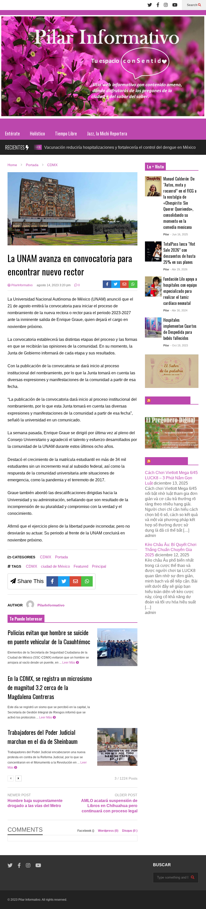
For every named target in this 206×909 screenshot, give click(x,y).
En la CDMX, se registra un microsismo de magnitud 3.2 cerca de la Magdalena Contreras (50, 687)
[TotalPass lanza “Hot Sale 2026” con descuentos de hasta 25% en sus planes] (153, 251)
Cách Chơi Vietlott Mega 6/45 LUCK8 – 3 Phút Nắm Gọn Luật (171, 477)
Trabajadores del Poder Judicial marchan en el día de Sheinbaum (43, 737)
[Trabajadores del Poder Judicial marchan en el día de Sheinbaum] (117, 747)
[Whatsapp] (133, 284)
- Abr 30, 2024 (178, 310)
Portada (61, 557)
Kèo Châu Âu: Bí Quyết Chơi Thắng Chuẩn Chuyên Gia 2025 (170, 549)
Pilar (166, 234)
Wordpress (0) (108, 830)
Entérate (12, 133)
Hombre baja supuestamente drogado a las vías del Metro (35, 803)
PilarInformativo (22, 285)
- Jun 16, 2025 (179, 234)
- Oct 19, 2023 (179, 345)
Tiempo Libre (66, 133)
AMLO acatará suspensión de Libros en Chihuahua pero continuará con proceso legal (109, 805)
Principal (99, 566)
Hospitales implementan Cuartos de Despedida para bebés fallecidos (179, 329)
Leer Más (69, 662)
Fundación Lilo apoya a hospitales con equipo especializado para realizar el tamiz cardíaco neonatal (180, 291)
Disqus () (129, 830)
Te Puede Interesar (26, 619)
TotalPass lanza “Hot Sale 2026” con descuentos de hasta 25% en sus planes (179, 253)
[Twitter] (149, 5)
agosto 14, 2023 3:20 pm (54, 285)
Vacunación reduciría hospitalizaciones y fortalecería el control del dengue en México (100, 147)
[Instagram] (166, 5)
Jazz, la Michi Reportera (107, 133)
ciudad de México (55, 566)
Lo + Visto (155, 167)
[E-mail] (124, 284)
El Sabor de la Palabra (169, 400)
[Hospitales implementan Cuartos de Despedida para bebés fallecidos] (153, 327)
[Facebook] (158, 5)
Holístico (37, 133)
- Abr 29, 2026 (178, 269)
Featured (81, 566)
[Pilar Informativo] (103, 68)
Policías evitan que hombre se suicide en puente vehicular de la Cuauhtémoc (49, 637)
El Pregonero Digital (168, 461)
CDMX (190, 147)
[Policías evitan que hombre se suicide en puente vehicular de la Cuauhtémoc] (117, 647)
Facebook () (86, 830)
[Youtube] (174, 5)
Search (192, 5)
